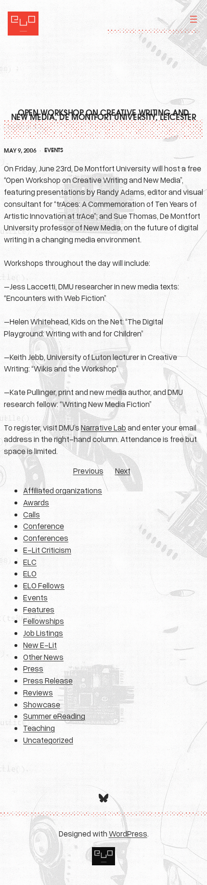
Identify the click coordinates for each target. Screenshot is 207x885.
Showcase (41, 704)
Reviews (38, 692)
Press (33, 668)
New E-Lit (40, 645)
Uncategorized (48, 740)
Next (122, 471)
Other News (43, 657)
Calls (31, 514)
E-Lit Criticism (47, 550)
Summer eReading (54, 716)
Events (53, 150)
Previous (88, 471)
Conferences (45, 538)
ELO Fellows (44, 585)
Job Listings (43, 633)
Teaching (39, 728)
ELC (30, 562)
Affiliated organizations (62, 490)
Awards (36, 502)
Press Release (48, 680)
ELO (30, 573)
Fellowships (43, 621)
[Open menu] (193, 19)
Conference (43, 526)
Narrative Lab (103, 427)
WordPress (128, 833)
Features (38, 609)
